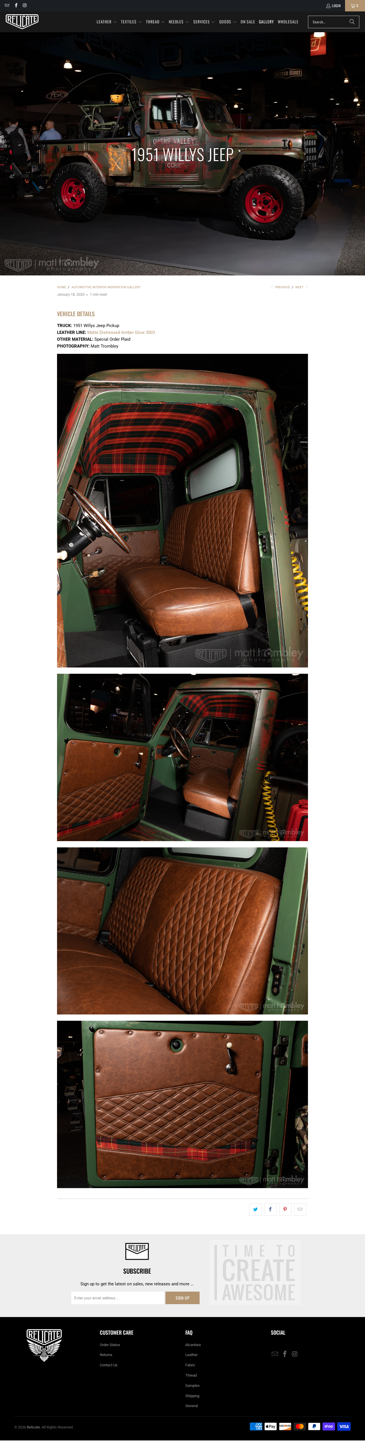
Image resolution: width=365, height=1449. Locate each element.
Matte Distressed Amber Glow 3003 (121, 332)
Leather (191, 1355)
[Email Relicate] (6, 5)
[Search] (352, 22)
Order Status (110, 1345)
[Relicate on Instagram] (24, 5)
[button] (107, 22)
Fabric (190, 1365)
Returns (106, 1355)
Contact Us (108, 1365)
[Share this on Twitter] (256, 1209)
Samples (192, 1385)
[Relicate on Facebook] (15, 5)
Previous (282, 287)
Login (336, 5)
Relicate (33, 1427)
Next (299, 287)
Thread (191, 1375)
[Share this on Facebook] (270, 1209)
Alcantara (193, 1345)
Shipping (192, 1396)
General (191, 1406)
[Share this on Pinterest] (285, 1209)
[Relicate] (22, 21)
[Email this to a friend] (300, 1209)
